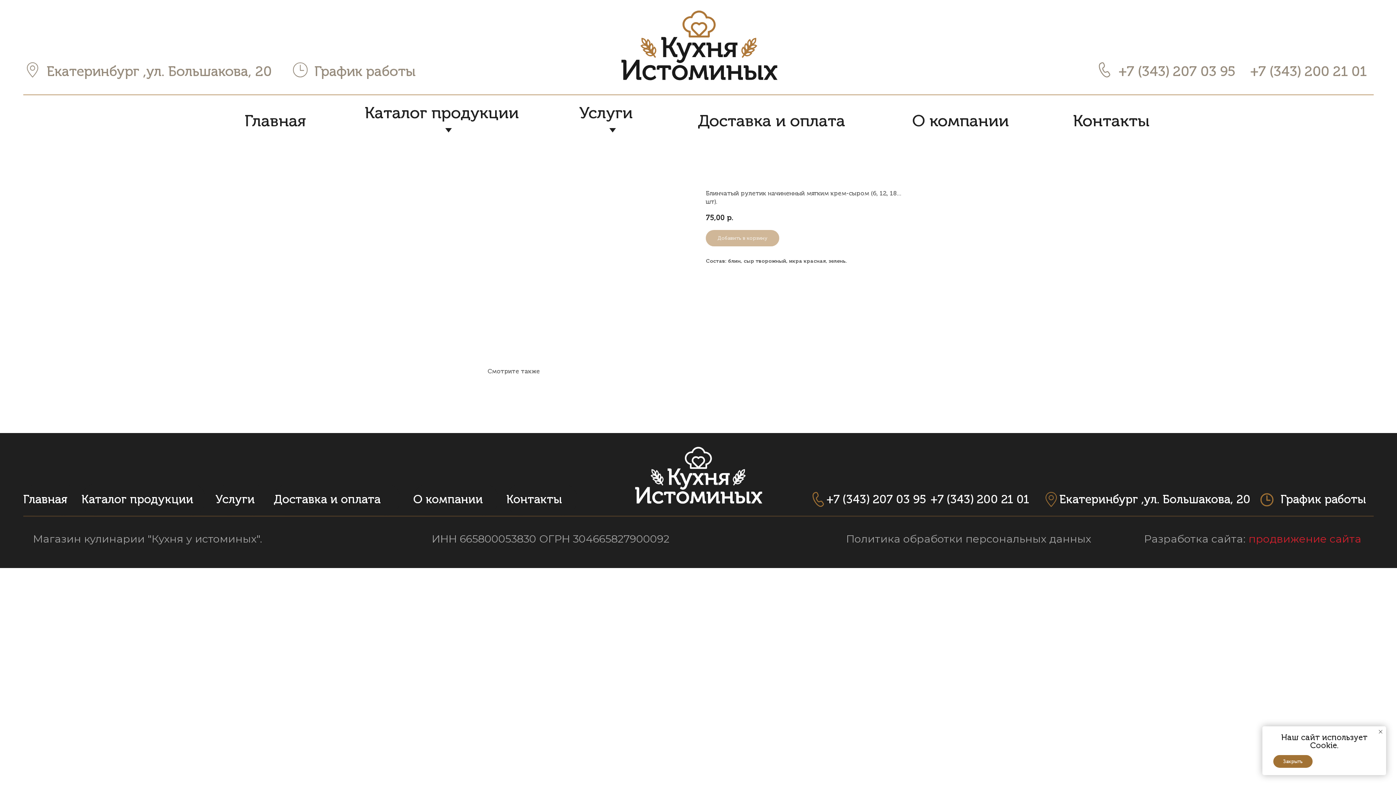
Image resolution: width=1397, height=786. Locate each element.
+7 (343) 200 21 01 (1308, 71)
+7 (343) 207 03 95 (1177, 71)
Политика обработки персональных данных (968, 538)
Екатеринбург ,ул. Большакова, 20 (159, 71)
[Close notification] (1380, 731)
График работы (364, 71)
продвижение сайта (1305, 538)
